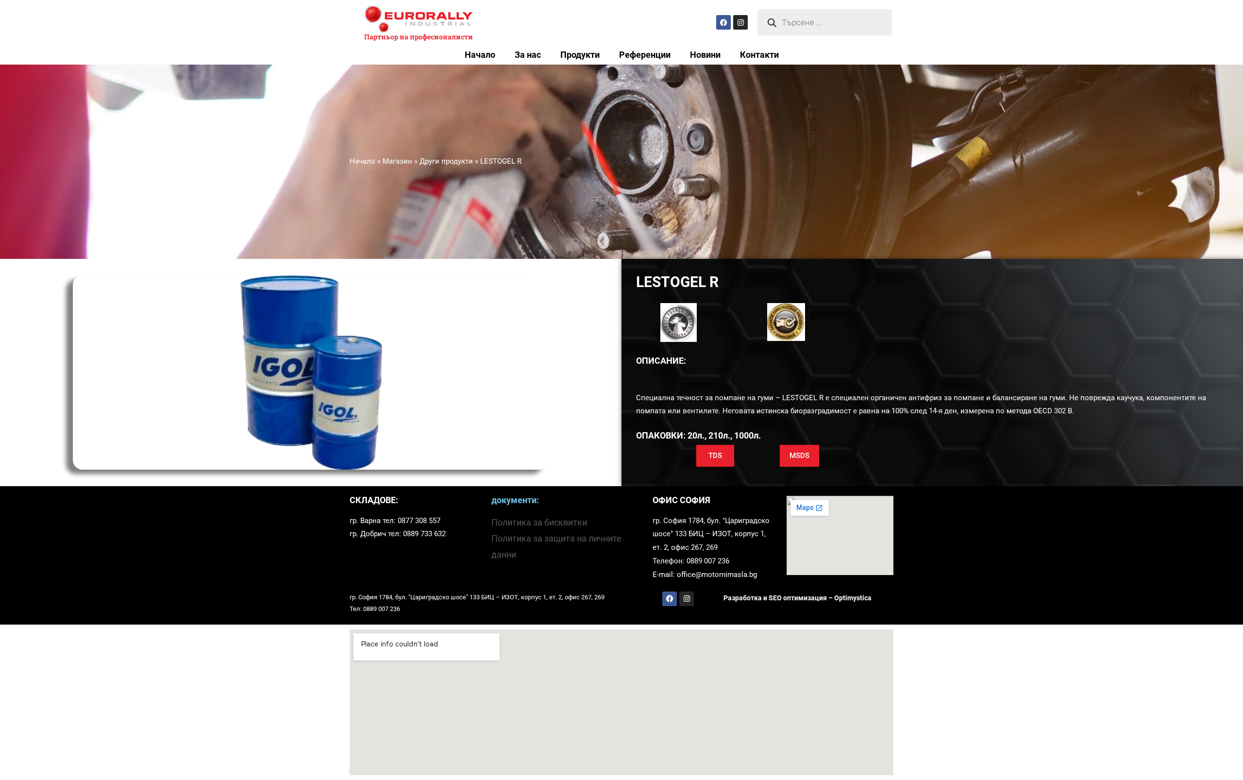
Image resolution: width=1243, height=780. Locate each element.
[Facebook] (723, 22)
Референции (645, 55)
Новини (705, 55)
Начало (480, 55)
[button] (715, 456)
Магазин (397, 161)
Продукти (580, 55)
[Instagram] (740, 22)
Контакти (759, 55)
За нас (528, 55)
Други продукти (446, 161)
